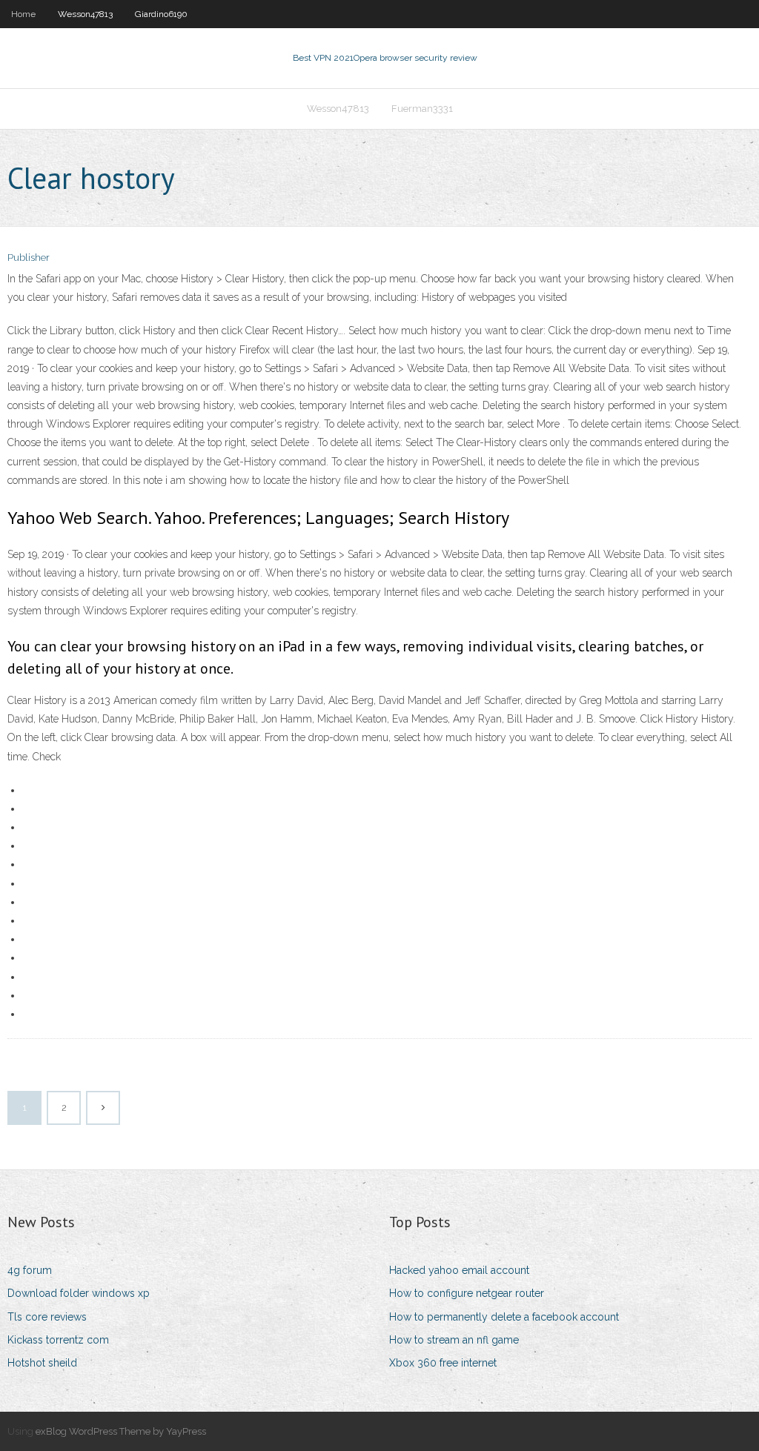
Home (23, 14)
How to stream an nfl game (454, 1340)
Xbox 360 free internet (443, 1363)
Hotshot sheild (42, 1363)
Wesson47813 (85, 14)
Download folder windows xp (78, 1293)
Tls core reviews (47, 1317)
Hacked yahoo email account (459, 1270)
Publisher (28, 257)
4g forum (29, 1270)
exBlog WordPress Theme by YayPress (121, 1431)
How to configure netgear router (466, 1293)
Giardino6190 (161, 14)
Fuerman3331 (422, 108)
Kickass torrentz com (58, 1340)
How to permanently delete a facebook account (504, 1317)
